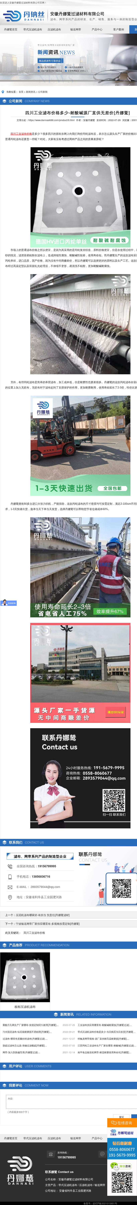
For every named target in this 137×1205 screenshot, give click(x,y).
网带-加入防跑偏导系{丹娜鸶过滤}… (21, 1052)
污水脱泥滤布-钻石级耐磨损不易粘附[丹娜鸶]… (27, 1031)
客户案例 (118, 29)
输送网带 (75, 29)
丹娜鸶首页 (10, 29)
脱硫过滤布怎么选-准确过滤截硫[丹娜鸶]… (25, 1045)
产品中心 (97, 29)
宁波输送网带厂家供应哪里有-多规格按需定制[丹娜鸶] (48, 924)
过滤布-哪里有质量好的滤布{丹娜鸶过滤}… (25, 1038)
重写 (121, 1117)
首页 (21, 91)
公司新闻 (42, 91)
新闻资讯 (30, 91)
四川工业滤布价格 (34, 933)
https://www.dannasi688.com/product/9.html (51, 120)
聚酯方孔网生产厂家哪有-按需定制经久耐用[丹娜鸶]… (31, 1025)
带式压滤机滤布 (32, 29)
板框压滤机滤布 (25, 1006)
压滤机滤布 (54, 29)
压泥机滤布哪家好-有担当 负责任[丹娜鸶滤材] (43, 915)
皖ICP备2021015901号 (105, 1203)
